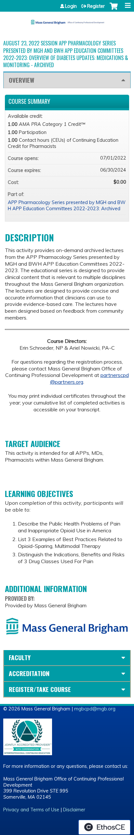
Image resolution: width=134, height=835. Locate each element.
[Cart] (114, 9)
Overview (21, 80)
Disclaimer (74, 810)
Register (96, 6)
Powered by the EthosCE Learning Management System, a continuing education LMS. (104, 827)
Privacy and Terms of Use (31, 810)
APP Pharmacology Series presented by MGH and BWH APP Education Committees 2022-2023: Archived (67, 206)
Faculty (20, 657)
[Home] (67, 20)
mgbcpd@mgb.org (94, 709)
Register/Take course (40, 689)
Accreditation (29, 673)
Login (71, 6)
